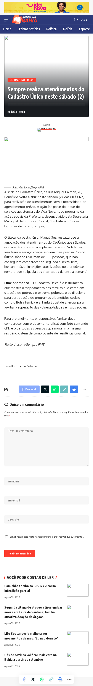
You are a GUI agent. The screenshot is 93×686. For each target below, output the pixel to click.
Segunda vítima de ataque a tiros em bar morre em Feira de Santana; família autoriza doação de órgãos (33, 612)
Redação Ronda (16, 111)
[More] (69, 679)
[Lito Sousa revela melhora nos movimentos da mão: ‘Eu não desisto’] (78, 637)
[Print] (60, 679)
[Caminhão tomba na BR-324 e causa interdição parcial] (78, 590)
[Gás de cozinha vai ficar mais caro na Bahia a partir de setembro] (78, 659)
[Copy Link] (51, 679)
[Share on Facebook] (23, 679)
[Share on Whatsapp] (41, 679)
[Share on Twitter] (32, 679)
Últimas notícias (22, 80)
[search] (76, 19)
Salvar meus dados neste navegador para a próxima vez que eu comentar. (47, 536)
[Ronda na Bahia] (26, 19)
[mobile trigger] (8, 19)
